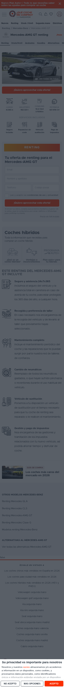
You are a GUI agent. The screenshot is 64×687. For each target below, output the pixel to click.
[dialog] (32, 673)
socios (26, 667)
